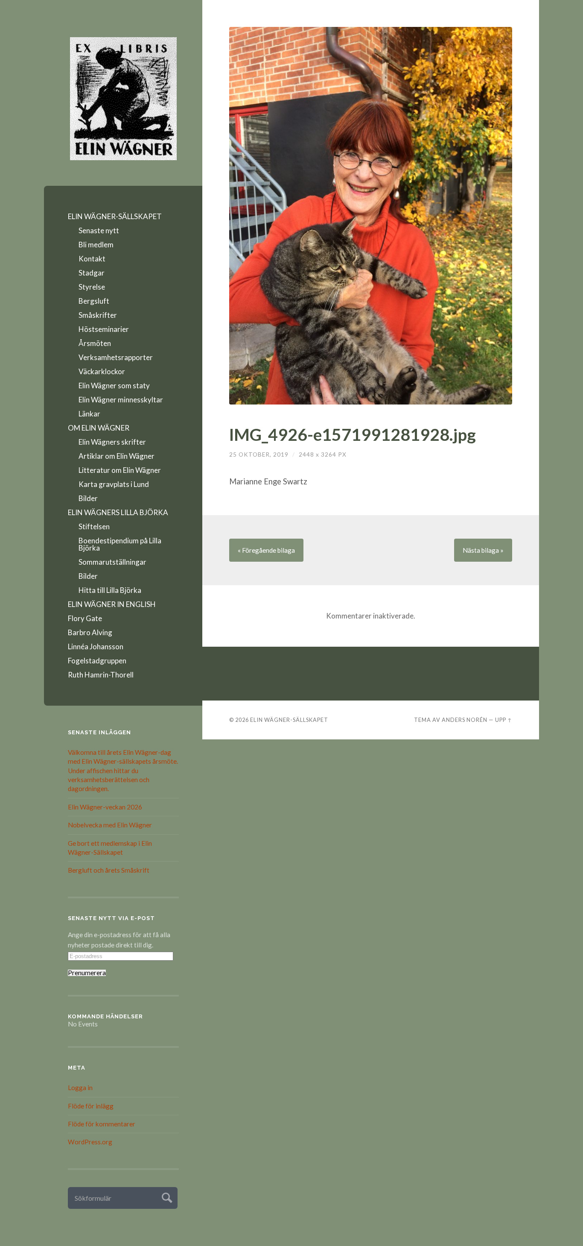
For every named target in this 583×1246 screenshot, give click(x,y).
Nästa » (483, 550)
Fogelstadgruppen (97, 660)
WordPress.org (90, 1142)
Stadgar (92, 272)
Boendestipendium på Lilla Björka (120, 544)
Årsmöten (95, 343)
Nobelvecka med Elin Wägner (110, 825)
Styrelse (92, 286)
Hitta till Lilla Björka (110, 590)
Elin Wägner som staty (114, 385)
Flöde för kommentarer (101, 1124)
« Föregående (266, 550)
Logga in (80, 1087)
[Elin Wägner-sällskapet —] (123, 98)
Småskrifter (98, 315)
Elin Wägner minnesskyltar (121, 399)
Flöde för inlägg (91, 1106)
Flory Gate (85, 618)
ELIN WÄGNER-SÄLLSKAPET (115, 216)
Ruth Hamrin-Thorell (101, 674)
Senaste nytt (99, 230)
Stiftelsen (94, 526)
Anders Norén (464, 719)
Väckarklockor (102, 371)
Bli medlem (96, 244)
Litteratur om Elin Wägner (120, 470)
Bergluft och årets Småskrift (108, 870)
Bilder (88, 498)
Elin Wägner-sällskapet (289, 719)
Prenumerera (87, 973)
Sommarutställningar (112, 561)
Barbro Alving (90, 632)
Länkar (89, 413)
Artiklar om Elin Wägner (116, 455)
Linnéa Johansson (95, 646)
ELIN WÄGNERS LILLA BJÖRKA (118, 512)
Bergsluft (94, 300)
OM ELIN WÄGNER (98, 427)
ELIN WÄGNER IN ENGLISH (112, 604)
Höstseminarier (104, 329)
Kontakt (92, 258)
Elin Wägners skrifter (112, 441)
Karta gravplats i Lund (114, 484)
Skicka (166, 1197)
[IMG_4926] (370, 216)
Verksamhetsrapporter (116, 357)
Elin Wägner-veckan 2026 (105, 807)
